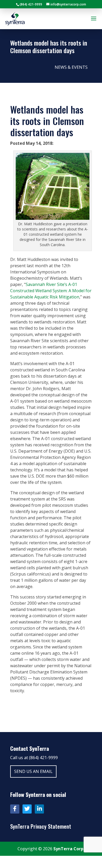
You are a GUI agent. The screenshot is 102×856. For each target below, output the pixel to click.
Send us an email (33, 771)
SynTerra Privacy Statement (40, 826)
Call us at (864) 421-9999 (34, 757)
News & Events (71, 67)
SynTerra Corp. (68, 849)
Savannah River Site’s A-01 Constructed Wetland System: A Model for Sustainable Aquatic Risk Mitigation (51, 291)
